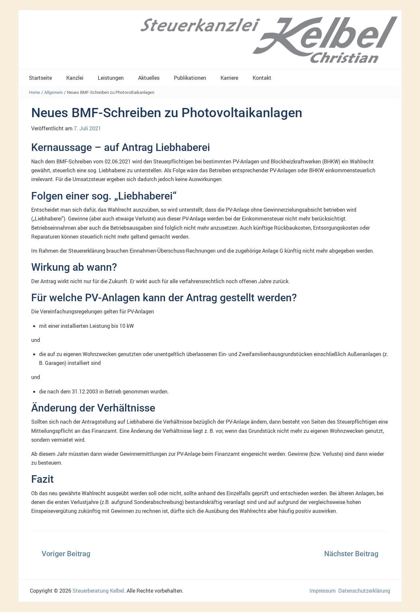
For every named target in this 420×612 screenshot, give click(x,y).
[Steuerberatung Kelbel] (210, 39)
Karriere (229, 77)
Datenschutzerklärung (364, 590)
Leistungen (111, 77)
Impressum (322, 590)
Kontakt (262, 77)
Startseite (40, 77)
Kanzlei (74, 77)
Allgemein (53, 92)
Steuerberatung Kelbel (98, 590)
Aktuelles (148, 77)
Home (34, 92)
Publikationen (190, 77)
